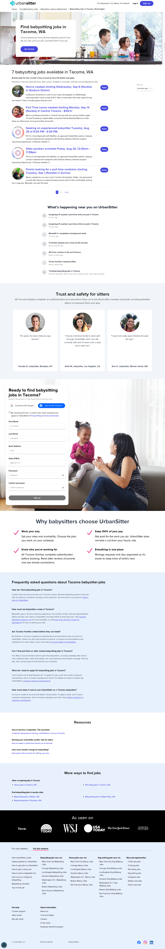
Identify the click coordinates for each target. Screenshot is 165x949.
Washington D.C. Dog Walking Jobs (108, 884)
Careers (43, 919)
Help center (17, 915)
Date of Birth (14, 458)
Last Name (13, 434)
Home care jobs (134, 885)
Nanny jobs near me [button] (78, 858)
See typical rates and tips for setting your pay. (31, 753)
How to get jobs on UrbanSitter (25, 865)
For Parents (124, 3)
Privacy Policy (36, 416)
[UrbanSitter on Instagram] (144, 942)
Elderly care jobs (135, 881)
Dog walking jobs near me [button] (109, 858)
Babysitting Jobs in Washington (54, 9)
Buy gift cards (17, 919)
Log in (135, 3)
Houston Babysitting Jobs (52, 876)
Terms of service (46, 942)
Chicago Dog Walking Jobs (110, 868)
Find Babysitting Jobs (29, 9)
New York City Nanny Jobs (82, 861)
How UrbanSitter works (21, 858)
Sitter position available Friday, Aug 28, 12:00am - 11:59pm (58, 150)
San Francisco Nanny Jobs (82, 885)
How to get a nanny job (21, 869)
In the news (45, 923)
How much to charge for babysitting (22, 878)
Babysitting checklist (20, 884)
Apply (104, 87)
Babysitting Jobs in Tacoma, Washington (87, 9)
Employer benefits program (51, 927)
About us (44, 911)
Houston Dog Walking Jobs (110, 879)
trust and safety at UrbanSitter (63, 642)
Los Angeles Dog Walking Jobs (110, 873)
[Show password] (63, 475)
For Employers (103, 3)
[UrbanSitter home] (23, 3)
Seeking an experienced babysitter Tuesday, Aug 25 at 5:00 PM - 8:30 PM (57, 129)
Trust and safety (47, 915)
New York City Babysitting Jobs (53, 863)
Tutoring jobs (133, 865)
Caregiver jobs (134, 877)
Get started (29, 49)
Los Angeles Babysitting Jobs (54, 872)
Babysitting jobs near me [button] (51, 858)
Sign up (146, 3)
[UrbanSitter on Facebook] (137, 942)
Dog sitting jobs (134, 873)
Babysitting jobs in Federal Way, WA (100, 797)
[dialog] (4, 945)
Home (14, 9)
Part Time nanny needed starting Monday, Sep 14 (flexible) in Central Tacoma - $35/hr (57, 109)
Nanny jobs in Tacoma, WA (25, 785)
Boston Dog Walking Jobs (110, 889)
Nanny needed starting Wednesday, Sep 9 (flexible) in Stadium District (59, 88)
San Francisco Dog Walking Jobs (110, 895)
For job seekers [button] (40, 848)
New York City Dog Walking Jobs (111, 863)
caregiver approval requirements (36, 681)
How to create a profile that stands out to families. (32, 743)
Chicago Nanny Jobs (79, 865)
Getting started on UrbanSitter (24, 861)
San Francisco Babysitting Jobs (53, 892)
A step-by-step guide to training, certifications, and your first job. (38, 733)
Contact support (18, 911)
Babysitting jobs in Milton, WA (26, 797)
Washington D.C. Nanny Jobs (83, 877)
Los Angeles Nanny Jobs (81, 869)
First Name (13, 421)
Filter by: (140, 85)
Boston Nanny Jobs (79, 881)
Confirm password (17, 483)
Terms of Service (51, 416)
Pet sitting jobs (134, 869)
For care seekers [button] (20, 848)
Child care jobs (134, 861)
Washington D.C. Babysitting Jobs (54, 881)
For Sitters (114, 3)
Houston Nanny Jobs (79, 873)
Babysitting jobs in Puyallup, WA (27, 800)
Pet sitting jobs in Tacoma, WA (97, 785)
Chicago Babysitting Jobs (52, 868)
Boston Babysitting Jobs (52, 887)
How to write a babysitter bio (24, 873)
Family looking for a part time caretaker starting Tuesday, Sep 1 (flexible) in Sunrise (56, 171)
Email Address (15, 446)
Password (13, 471)
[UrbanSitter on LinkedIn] (150, 942)
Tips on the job (18, 887)
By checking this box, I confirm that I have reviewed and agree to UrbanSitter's (35, 414)
